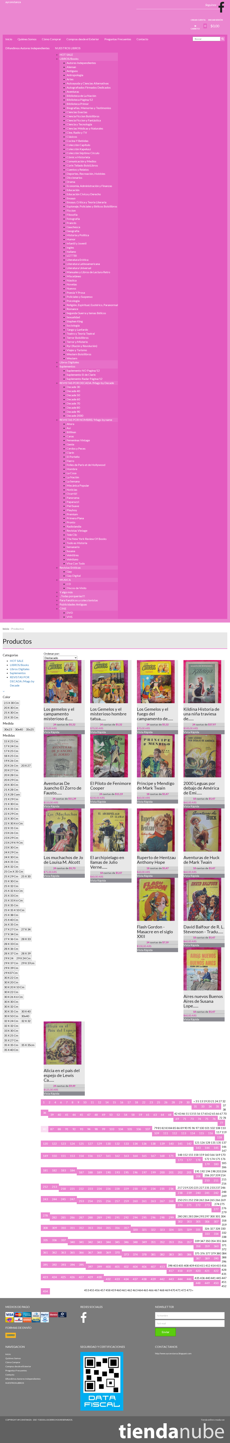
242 (216, 1192)
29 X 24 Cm (23, 958)
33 (202, 1106)
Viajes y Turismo (77, 350)
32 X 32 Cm (11, 1025)
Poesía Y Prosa (76, 292)
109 (156, 1133)
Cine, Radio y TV (77, 132)
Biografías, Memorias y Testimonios (89, 108)
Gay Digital (74, 575)
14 (107, 1102)
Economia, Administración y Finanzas (89, 186)
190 (108, 1172)
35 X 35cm (27, 1045)
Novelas (72, 284)
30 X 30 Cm (11, 1001)
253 (81, 1201)
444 (180, 1279)
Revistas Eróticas (70, 567)
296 (153, 1217)
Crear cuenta (198, 20)
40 (59, 1114)
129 (99, 1143)
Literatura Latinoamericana (83, 263)
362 (54, 1252)
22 (143, 1102)
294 (135, 1217)
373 (126, 1254)
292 (126, 1217)
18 (136, 1102)
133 (126, 1143)
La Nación (73, 477)
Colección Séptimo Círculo (83, 153)
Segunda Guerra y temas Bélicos (86, 313)
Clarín (70, 452)
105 (129, 1129)
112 (174, 1133)
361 (45, 1252)
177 (189, 1160)
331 (198, 1229)
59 (140, 1114)
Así (69, 428)
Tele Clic (72, 534)
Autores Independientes (81, 62)
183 (63, 1170)
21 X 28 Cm (11, 789)
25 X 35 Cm (11, 717)
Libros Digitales (69, 362)
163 (126, 1155)
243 (45, 1199)
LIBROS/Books (69, 58)
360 (216, 1246)
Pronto (71, 522)
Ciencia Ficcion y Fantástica (84, 120)
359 (207, 1246)
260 (135, 1201)
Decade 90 (73, 411)
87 (52, 1129)
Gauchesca (73, 227)
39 (52, 1114)
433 (117, 1279)
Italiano (71, 251)
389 (207, 1258)
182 (54, 1170)
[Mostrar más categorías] (3, 691)
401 (117, 1266)
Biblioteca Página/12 (80, 99)
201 (171, 1172)
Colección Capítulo (78, 145)
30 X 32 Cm (11, 1006)
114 (192, 1133)
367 (90, 1252)
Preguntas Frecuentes (117, 39)
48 (96, 1114)
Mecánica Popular (78, 485)
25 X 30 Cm (11, 712)
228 (117, 1188)
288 (90, 1217)
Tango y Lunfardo (77, 329)
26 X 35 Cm (11, 924)
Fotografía (73, 218)
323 (162, 1229)
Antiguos (72, 71)
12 (99, 1102)
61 (147, 1114)
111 (165, 1133)
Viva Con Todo (76, 563)
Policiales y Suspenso (80, 296)
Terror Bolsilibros (78, 337)
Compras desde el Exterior (82, 39)
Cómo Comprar (51, 39)
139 (162, 1143)
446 (189, 1279)
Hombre (72, 469)
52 (118, 1114)
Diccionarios (74, 177)
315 (108, 1227)
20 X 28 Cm (11, 775)
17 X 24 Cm (11, 746)
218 (63, 1188)
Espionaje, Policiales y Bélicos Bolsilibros (92, 206)
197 (144, 1172)
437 (135, 1279)
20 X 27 (26, 765)
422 (216, 1270)
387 (198, 1258)
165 (144, 1155)
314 (99, 1227)
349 (144, 1242)
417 (171, 1270)
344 (108, 1242)
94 (88, 1129)
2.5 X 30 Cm (11, 702)
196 (135, 1172)
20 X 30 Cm (11, 707)
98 (96, 1129)
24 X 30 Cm (11, 857)
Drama (71, 181)
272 (198, 1205)
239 (189, 1192)
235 (162, 1188)
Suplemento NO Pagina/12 (83, 370)
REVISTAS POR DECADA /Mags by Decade (86, 383)
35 (217, 1106)
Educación (73, 190)
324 (171, 1229)
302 (180, 1221)
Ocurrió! (72, 493)
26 (165, 1102)
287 (81, 1217)
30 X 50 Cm (11, 1016)
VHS (69, 616)
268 (171, 1201)
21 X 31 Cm (11, 808)
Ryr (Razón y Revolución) (82, 346)
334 (216, 1233)
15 (114, 1102)
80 (44, 1129)
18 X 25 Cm (11, 755)
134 (135, 1143)
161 (108, 1155)
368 (99, 1252)
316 (117, 1227)
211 (216, 1180)
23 (151, 1102)
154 (81, 1155)
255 (99, 1201)
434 (126, 1279)
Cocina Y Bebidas (77, 140)
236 (171, 1188)
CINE (62, 608)
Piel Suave (73, 506)
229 (126, 1188)
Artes (70, 79)
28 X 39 (26, 953)
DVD (70, 612)
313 (90, 1227)
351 (153, 1242)
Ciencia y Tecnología (79, 124)
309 (54, 1227)
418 (180, 1270)
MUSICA (65, 579)
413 (162, 1266)
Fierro (70, 460)
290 (108, 1217)
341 (81, 1242)
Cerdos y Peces (76, 448)
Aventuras (73, 91)
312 (81, 1227)
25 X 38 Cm (11, 915)
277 (216, 1209)
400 (108, 1266)
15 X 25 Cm (11, 741)
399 (99, 1266)
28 (173, 1102)
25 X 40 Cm (11, 919)
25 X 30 (26, 876)
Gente (70, 444)
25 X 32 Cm (11, 886)
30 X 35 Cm (11, 1011)
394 (72, 1264)
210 (207, 1180)
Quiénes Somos (27, 39)
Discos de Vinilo (76, 588)
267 (162, 1201)
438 (144, 1279)
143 (198, 1147)
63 (155, 1114)
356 (180, 1242)
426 (72, 1277)
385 (180, 1254)
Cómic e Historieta (78, 157)
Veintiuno (72, 559)
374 (135, 1254)
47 (88, 1114)
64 (162, 1114)
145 (216, 1147)
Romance (72, 309)
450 (216, 1283)
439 (153, 1279)
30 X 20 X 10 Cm (14, 987)
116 (210, 1133)
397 (90, 1266)
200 (162, 1172)
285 (63, 1217)
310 (63, 1227)
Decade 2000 (75, 415)
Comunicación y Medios (81, 161)
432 (108, 1279)
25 (158, 1102)
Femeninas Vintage (78, 440)
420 (198, 1270)
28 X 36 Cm (11, 948)
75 (206, 1118)
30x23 (8, 729)
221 (72, 1188)
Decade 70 (73, 403)
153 (72, 1155)
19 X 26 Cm (11, 760)
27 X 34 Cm (11, 934)
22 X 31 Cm (11, 828)
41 (66, 1114)
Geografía (73, 231)
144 (207, 1147)
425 (63, 1277)
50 (110, 1114)
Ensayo (71, 198)
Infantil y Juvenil (76, 243)
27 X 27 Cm (11, 929)
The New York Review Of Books (87, 538)
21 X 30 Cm (11, 804)
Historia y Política (78, 235)
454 (45, 1291)
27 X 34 (26, 929)
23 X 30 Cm (11, 847)
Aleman (71, 67)
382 (162, 1254)
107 (147, 1129)
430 (99, 1277)
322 (153, 1229)
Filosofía (72, 214)
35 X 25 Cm (11, 1035)
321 (144, 1229)
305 (198, 1221)
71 (184, 1118)
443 (171, 1279)
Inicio (8, 39)
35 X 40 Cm (11, 1049)
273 (207, 1205)
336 (54, 1240)
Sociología (73, 325)
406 (144, 1266)
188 (90, 1172)
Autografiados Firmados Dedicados (89, 87)
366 (81, 1252)
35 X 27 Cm (11, 1040)
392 (54, 1264)
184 (72, 1170)
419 (189, 1270)
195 (126, 1172)
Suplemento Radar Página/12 (84, 378)
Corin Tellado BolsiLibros (82, 165)
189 (99, 1172)
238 (180, 1192)
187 (81, 1172)
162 (117, 1155)
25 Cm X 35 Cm (13, 871)
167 (153, 1155)
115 (201, 1133)
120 (45, 1143)
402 (126, 1266)
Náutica (72, 280)
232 (144, 1188)
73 (192, 1118)
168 (162, 1155)
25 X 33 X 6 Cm (13, 900)
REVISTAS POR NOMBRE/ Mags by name (85, 419)
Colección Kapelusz (79, 149)
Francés (71, 223)
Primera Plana (75, 518)
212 (45, 1186)
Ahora (70, 424)
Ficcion (71, 210)
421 (207, 1270)
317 (126, 1227)
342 (90, 1242)
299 (171, 1217)
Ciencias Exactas (77, 112)
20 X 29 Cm (11, 779)
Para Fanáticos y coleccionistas (78, 600)
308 (45, 1227)
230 (135, 1188)
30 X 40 (26, 1011)
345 (117, 1242)
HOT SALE (66, 54)
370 (117, 1252)
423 (45, 1277)
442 (162, 1279)
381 (153, 1254)
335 (45, 1240)
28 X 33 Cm (11, 943)
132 (117, 1143)
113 (183, 1133)
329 (189, 1229)
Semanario (73, 547)
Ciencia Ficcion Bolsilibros (83, 116)
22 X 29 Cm (11, 813)
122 (54, 1143)
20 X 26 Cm (11, 765)
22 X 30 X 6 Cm (13, 823)
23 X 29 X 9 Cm (13, 842)
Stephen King (75, 321)
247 (72, 1199)
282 (54, 1217)
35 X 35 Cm (11, 1045)
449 (207, 1283)
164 (135, 1155)
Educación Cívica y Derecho (84, 194)
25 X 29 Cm (11, 876)
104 (120, 1129)
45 (81, 1114)
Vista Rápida (51, 732)
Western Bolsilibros (79, 354)
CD (69, 584)
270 (180, 1205)
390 (216, 1258)
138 (153, 1143)
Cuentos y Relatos (78, 169)
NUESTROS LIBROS (67, 48)
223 (90, 1188)
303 (189, 1221)
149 (45, 1155)
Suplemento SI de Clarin (81, 374)
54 (125, 1114)
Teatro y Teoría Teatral (81, 333)
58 (133, 1114)
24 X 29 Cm (11, 852)
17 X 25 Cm (11, 751)
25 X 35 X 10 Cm (14, 910)
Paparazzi (73, 501)
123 (63, 1143)
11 (92, 1102)
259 (126, 1201)
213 (54, 1186)
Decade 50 (73, 395)
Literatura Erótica (77, 259)
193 (117, 1172)
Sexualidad (73, 317)
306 (207, 1221)
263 (153, 1201)
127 (90, 1143)
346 (126, 1242)
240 (198, 1192)
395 (81, 1264)
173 (180, 1160)
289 (99, 1217)
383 (171, 1254)
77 (221, 1122)
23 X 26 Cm (11, 832)
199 (153, 1172)
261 (144, 1201)
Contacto (142, 39)
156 (90, 1155)
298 (162, 1217)
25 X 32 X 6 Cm (13, 890)
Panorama (73, 497)
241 (207, 1192)
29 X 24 (8, 958)
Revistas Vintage (77, 530)
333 (207, 1233)
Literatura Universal (79, 268)
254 (90, 1201)
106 (138, 1129)
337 (63, 1240)
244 (54, 1199)
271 (189, 1205)
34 (210, 1106)
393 (63, 1264)
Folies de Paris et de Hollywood (86, 464)
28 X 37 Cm (11, 953)
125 (81, 1143)
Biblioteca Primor (78, 103)
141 (180, 1143)
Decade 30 (73, 386)
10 (84, 1102)
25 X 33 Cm (11, 895)
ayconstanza (13, 2)
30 (188, 1102)
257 (117, 1201)
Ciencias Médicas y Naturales (85, 128)
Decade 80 (73, 407)
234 (153, 1188)
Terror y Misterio (77, 341)
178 (198, 1160)
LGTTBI (72, 255)
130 (108, 1143)
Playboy (72, 510)
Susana (71, 551)
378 (144, 1254)
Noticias (72, 489)
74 (199, 1118)
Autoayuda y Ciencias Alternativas (88, 83)
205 (189, 1172)
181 (45, 1170)
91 (66, 1129)
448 (198, 1283)
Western (72, 358)
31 (195, 1106)
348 (135, 1242)
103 (111, 1129)
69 (177, 1118)
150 (54, 1155)
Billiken (71, 432)
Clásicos (72, 136)
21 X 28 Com (12, 794)
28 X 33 (26, 939)
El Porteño (73, 456)
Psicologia (73, 300)
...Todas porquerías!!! (72, 596)
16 (121, 1102)
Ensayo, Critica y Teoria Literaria (86, 202)
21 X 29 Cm (11, 799)
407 (153, 1266)
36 (44, 1112)
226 (108, 1188)
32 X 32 (26, 1021)
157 (99, 1155)
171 (171, 1155)
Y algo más (66, 592)
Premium (72, 514)
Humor (71, 239)
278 (45, 1215)
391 (45, 1264)
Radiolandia (74, 526)
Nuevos (71, 288)
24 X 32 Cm (11, 866)
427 (81, 1277)
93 (81, 1129)
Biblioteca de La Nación (81, 95)
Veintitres (73, 555)
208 (198, 1176)
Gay (69, 571)
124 (72, 1143)
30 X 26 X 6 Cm (13, 996)
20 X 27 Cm (11, 770)
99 (103, 1129)
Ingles (70, 247)
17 (129, 1102)
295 (144, 1217)
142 (189, 1143)
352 (162, 1242)
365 (72, 1252)
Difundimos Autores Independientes (27, 48)
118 (219, 1137)
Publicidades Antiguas (73, 604)
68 (169, 1114)
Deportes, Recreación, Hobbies (86, 173)
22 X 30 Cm (11, 818)
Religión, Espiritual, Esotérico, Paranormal (92, 305)
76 (214, 1118)
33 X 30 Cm (11, 1030)
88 (59, 1129)
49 (103, 1114)
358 (198, 1246)
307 (216, 1221)
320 (135, 1229)
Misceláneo (74, 276)
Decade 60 (73, 399)
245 (63, 1199)
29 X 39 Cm (11, 968)
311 (72, 1227)
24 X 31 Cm (11, 861)
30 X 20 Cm (11, 982)
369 (108, 1252)
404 (135, 1266)
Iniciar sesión (215, 20)
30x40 (19, 729)
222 (81, 1188)
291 (117, 1217)
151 (63, 1155)
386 (189, 1254)
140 (171, 1143)
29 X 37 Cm (11, 963)
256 (108, 1201)
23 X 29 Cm (11, 837)
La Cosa (71, 473)
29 (180, 1102)
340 (72, 1242)
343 (99, 1242)
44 (74, 1114)
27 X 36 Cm (11, 939)
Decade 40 (73, 391)
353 (171, 1242)
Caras (70, 436)
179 (207, 1164)
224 (99, 1188)
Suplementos (67, 366)
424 (54, 1277)
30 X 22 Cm (11, 977)
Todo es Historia (77, 543)
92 (74, 1129)
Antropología (75, 75)
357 (189, 1242)
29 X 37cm (27, 963)
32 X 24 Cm (11, 1021)
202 (180, 1172)
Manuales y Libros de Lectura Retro (88, 272)
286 (72, 1217)
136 (144, 1143)
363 (63, 1252)
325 (180, 1229)
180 (216, 1164)
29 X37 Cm (11, 972)
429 (90, 1277)
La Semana (73, 481)
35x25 (30, 729)
